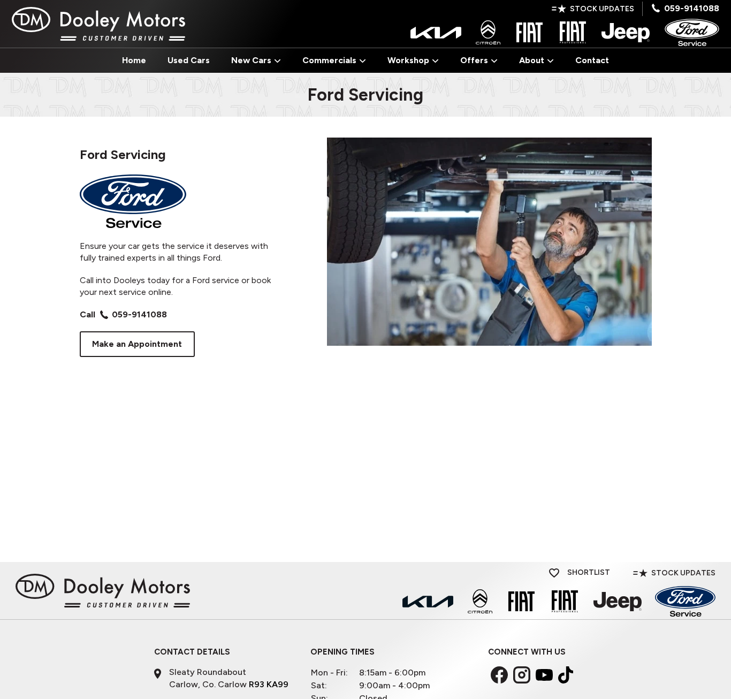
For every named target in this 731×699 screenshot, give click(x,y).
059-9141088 (691, 8)
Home (134, 60)
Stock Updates (602, 8)
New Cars (251, 60)
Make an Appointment (137, 344)
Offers (474, 60)
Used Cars (188, 60)
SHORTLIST (588, 572)
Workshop (408, 60)
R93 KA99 (268, 684)
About (531, 60)
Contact (592, 60)
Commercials (329, 60)
